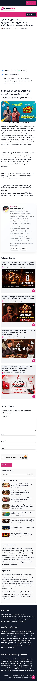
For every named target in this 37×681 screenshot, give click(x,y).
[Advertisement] (18, 49)
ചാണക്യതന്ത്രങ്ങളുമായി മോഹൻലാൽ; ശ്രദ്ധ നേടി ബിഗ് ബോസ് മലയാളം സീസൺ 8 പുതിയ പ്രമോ (18, 297)
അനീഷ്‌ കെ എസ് (16, 209)
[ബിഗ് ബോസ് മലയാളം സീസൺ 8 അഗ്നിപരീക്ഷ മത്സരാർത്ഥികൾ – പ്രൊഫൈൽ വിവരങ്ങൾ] (6, 492)
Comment (4, 417)
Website (24, 249)
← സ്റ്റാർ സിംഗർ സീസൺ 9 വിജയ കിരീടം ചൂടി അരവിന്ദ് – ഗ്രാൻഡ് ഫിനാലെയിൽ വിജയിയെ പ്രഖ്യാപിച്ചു (16, 188)
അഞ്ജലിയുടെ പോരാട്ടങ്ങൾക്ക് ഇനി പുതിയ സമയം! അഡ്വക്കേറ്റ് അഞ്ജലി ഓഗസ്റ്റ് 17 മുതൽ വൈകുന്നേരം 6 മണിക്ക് (18, 332)
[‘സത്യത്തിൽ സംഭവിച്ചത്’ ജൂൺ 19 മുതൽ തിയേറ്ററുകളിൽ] (6, 514)
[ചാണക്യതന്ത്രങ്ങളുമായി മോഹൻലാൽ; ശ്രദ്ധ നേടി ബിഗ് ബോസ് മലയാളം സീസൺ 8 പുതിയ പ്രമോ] (18, 312)
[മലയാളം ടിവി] (8, 9)
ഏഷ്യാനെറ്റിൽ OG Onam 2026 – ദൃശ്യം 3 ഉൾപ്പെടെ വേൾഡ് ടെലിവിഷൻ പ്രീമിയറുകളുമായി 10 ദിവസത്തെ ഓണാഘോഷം (22, 484)
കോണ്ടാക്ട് (22, 619)
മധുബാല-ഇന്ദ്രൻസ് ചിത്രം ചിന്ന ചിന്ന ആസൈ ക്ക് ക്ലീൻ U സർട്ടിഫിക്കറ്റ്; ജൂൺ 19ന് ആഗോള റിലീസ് (22, 506)
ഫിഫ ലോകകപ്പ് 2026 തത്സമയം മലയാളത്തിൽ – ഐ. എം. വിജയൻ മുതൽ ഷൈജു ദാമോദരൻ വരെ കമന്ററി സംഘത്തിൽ (22, 527)
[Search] (34, 8)
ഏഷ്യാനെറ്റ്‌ (24, 28)
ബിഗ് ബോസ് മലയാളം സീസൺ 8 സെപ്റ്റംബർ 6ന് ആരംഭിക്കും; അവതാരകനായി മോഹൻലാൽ (18, 264)
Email (3, 441)
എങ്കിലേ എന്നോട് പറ (8, 126)
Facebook (7, 70)
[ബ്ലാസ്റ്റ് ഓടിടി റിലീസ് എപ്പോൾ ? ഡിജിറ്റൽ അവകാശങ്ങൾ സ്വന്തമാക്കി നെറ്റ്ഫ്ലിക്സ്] (6, 535)
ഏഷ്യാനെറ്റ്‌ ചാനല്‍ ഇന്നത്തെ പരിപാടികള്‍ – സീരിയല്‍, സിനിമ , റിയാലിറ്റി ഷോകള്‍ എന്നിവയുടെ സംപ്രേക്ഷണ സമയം (17, 368)
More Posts (14, 249)
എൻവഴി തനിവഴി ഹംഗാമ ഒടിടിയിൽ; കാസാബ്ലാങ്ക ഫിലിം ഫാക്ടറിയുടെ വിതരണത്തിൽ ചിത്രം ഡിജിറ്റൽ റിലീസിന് (22, 499)
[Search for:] (14, 474)
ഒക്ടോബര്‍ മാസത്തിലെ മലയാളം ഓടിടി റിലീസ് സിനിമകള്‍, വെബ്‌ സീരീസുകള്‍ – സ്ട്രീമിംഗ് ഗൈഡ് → (18, 195)
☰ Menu (29, 14)
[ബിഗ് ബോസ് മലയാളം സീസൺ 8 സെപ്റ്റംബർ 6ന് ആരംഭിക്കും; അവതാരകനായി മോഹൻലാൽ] (18, 278)
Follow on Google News (11, 74)
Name (3, 434)
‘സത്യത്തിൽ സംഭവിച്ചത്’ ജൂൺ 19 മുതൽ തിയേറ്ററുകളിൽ (22, 513)
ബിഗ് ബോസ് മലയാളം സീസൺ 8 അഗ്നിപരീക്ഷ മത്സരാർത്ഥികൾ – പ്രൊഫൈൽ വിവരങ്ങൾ (20, 492)
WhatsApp (23, 70)
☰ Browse (30, 3)
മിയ (25, 159)
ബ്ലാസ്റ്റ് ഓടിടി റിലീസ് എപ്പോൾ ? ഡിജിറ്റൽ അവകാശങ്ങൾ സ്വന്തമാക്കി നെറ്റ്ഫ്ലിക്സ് (21, 534)
